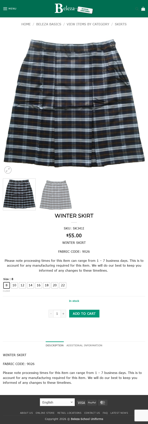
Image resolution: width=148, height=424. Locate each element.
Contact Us (92, 412)
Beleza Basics (48, 24)
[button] (10, 8)
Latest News (119, 412)
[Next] (137, 103)
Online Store (45, 412)
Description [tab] (55, 345)
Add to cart (84, 313)
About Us (26, 412)
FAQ (105, 412)
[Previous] (10, 103)
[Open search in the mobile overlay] (137, 8)
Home (26, 24)
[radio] (6, 285)
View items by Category (88, 24)
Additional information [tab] (84, 345)
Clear (6, 291)
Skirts (121, 24)
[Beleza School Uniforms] (74, 8)
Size (6, 279)
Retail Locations (69, 412)
